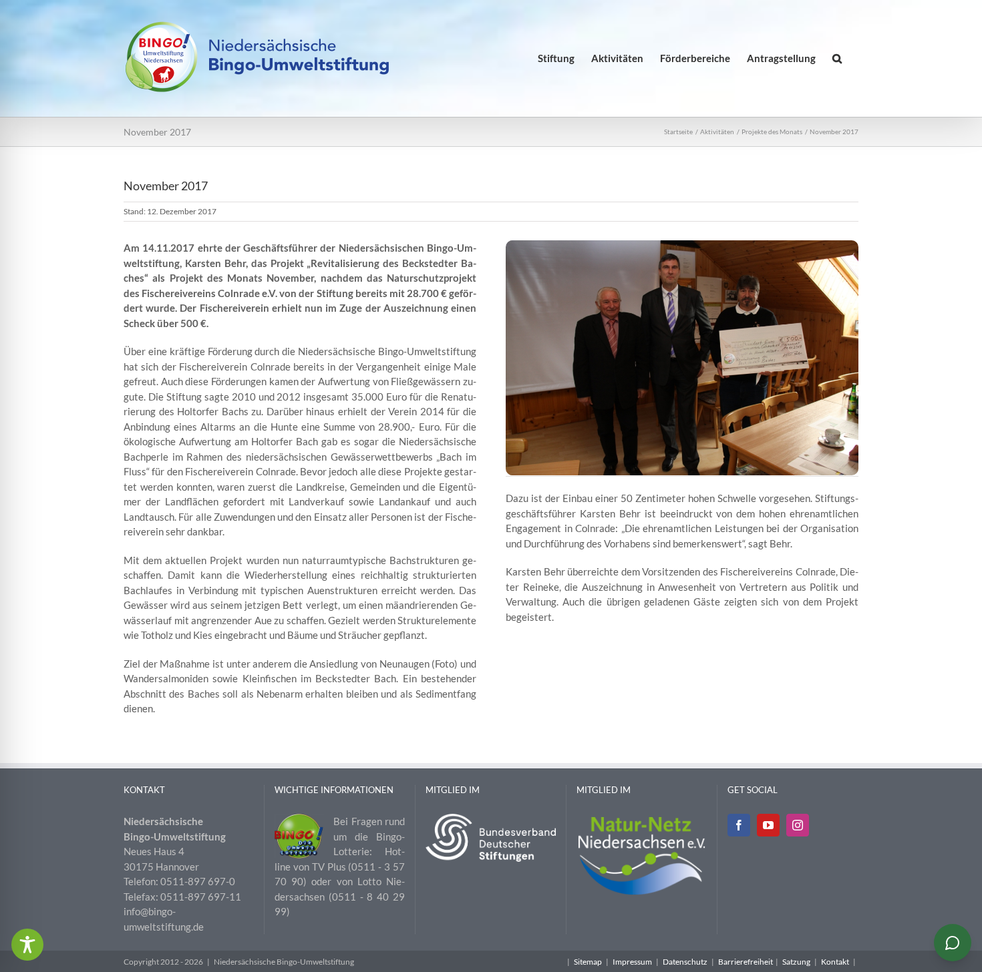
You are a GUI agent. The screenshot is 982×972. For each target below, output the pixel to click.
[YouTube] (768, 825)
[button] (837, 58)
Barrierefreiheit (745, 962)
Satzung (796, 962)
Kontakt (835, 962)
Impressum (632, 962)
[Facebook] (738, 825)
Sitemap (588, 962)
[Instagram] (797, 825)
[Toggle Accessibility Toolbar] (27, 944)
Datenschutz (685, 962)
